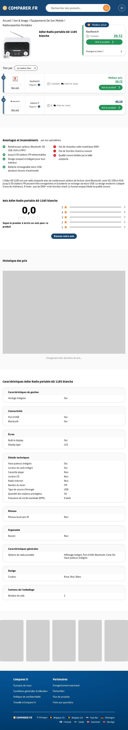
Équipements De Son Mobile (47, 20)
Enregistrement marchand (66, 685)
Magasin (32, 85)
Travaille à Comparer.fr (24, 702)
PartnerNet (58, 691)
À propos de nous (22, 685)
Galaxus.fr (34, 103)
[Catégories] (121, 8)
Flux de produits (61, 696)
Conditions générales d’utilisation (30, 691)
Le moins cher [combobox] (24, 68)
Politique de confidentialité (27, 696)
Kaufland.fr (35, 81)
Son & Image (20, 20)
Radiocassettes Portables (17, 25)
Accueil (7, 20)
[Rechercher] (106, 8)
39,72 (118, 36)
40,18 (118, 101)
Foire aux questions (63, 702)
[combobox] (78, 8)
